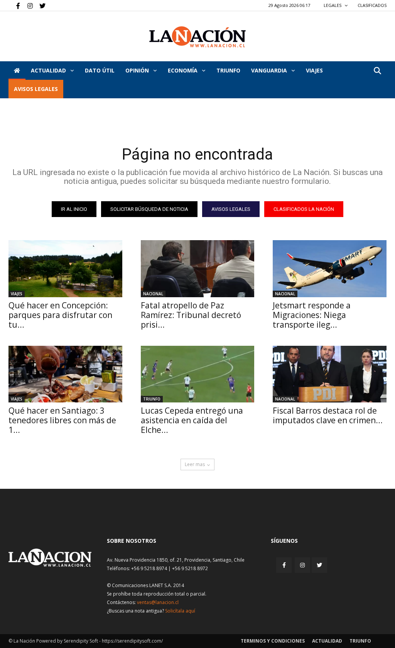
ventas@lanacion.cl (158, 602)
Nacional (153, 293)
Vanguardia (270, 70)
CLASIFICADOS (372, 5)
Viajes (16, 293)
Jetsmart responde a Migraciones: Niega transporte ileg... (312, 315)
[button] (377, 71)
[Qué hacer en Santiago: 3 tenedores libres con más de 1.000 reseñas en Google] (65, 374)
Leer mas (195, 464)
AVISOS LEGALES (36, 89)
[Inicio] (16, 70)
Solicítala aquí (180, 611)
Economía (183, 70)
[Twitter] (40, 5)
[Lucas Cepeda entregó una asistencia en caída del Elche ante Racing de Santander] (198, 374)
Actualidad (49, 70)
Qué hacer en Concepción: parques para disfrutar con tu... (60, 315)
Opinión (137, 70)
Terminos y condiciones (273, 641)
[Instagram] (27, 5)
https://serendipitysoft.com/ (132, 641)
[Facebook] (14, 5)
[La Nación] (197, 36)
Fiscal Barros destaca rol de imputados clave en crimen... (328, 415)
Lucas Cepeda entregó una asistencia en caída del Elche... (192, 420)
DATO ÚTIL (100, 70)
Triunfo (228, 70)
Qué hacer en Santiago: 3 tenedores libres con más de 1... (62, 420)
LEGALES (333, 5)
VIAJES (314, 70)
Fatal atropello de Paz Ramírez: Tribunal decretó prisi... (191, 315)
